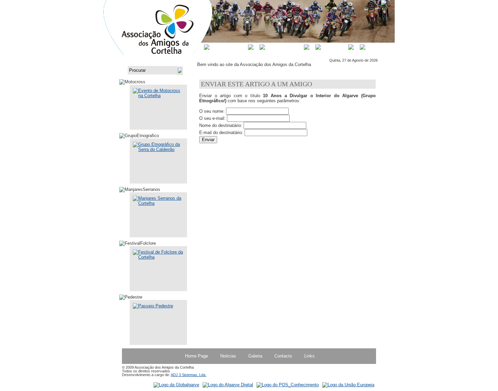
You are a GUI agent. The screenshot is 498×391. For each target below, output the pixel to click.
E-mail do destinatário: (221, 132)
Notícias (334, 47)
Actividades (284, 47)
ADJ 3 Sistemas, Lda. (188, 375)
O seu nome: (212, 111)
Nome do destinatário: (220, 125)
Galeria (255, 356)
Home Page (196, 356)
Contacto (381, 47)
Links (309, 356)
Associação (228, 47)
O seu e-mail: (212, 118)
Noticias (228, 356)
